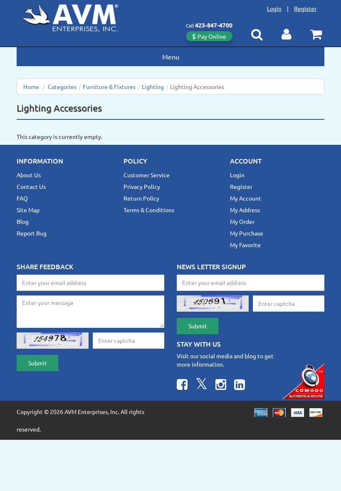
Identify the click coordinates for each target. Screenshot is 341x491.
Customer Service (147, 175)
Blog (23, 221)
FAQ (22, 198)
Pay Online (212, 36)
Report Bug (32, 233)
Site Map (28, 209)
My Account (245, 198)
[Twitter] (201, 385)
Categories (62, 86)
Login (274, 8)
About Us (29, 175)
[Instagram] (220, 385)
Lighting (153, 86)
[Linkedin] (239, 385)
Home (31, 86)
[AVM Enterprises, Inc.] (77, 16)
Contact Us (31, 186)
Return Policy (141, 198)
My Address (245, 209)
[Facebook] (182, 385)
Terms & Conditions (149, 209)
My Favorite (245, 244)
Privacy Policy (142, 186)
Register (305, 8)
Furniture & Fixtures (109, 86)
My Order (242, 221)
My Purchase (246, 233)
